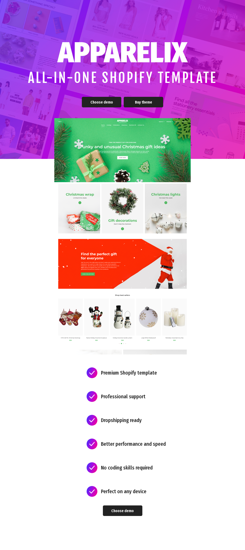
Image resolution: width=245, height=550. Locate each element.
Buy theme (143, 102)
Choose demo (101, 102)
